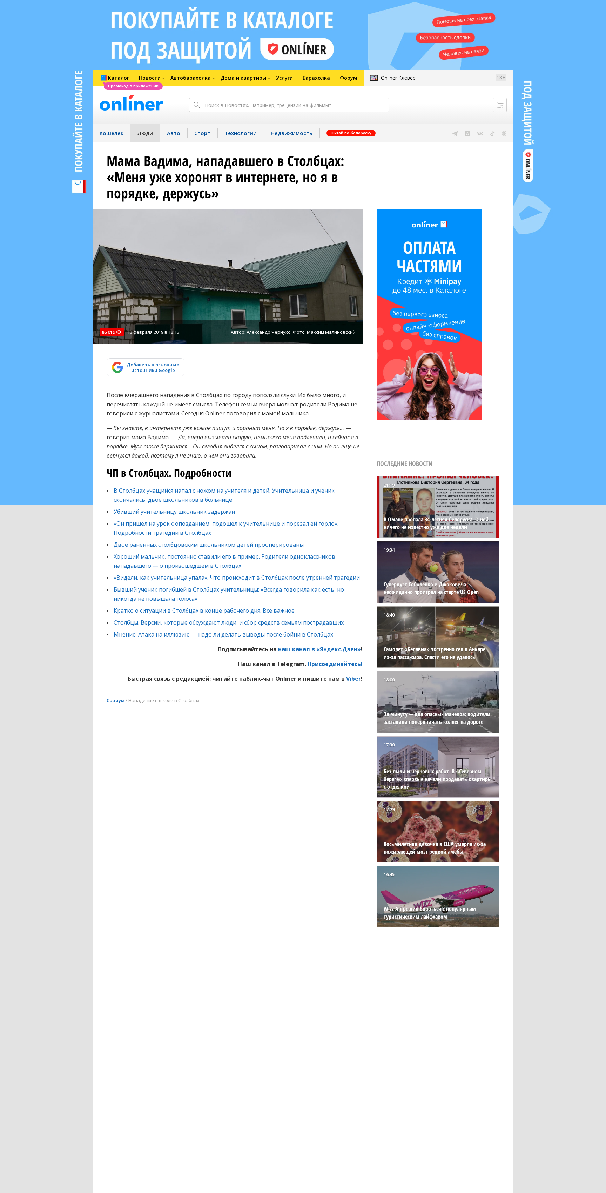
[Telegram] (455, 133)
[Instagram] (467, 133)
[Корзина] (500, 105)
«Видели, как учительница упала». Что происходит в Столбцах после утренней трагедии (237, 577)
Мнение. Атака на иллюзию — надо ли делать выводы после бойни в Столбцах (223, 634)
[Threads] (504, 133)
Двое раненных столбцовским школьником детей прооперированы (209, 544)
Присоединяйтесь (334, 664)
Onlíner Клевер (398, 77)
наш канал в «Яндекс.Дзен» (319, 649)
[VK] (480, 133)
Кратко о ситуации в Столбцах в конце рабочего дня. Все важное (204, 610)
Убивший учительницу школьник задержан (174, 511)
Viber (353, 678)
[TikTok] (492, 133)
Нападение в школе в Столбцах (164, 700)
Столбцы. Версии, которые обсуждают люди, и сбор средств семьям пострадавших (229, 622)
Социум (115, 700)
